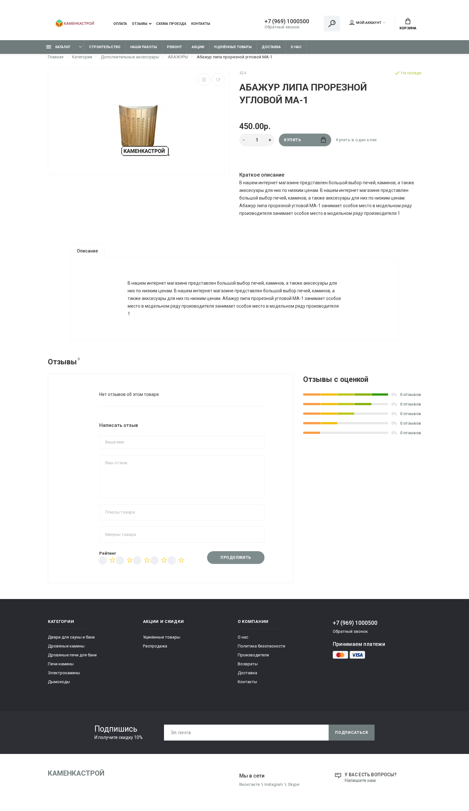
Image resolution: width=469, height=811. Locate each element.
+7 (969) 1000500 (286, 21)
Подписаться (351, 732)
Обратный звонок (282, 27)
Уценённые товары (233, 47)
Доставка (271, 47)
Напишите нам (360, 780)
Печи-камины (61, 663)
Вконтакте (249, 784)
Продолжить (235, 557)
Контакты (200, 24)
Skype (293, 784)
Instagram (273, 784)
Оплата (120, 24)
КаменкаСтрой (76, 773)
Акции (198, 47)
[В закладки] (218, 79)
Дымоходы (59, 681)
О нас (296, 47)
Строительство (104, 47)
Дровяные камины (66, 646)
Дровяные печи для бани (72, 655)
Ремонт (174, 47)
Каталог (62, 47)
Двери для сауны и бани (71, 637)
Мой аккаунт (368, 23)
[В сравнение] (203, 79)
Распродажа (155, 646)
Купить (292, 140)
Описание (87, 250)
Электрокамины (64, 672)
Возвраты (248, 663)
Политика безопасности (261, 646)
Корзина (407, 28)
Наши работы (143, 47)
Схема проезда (171, 24)
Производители (253, 655)
